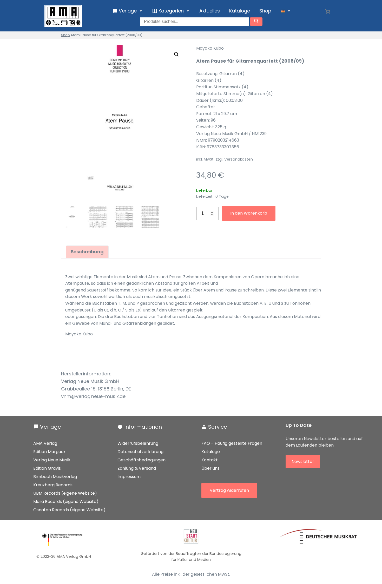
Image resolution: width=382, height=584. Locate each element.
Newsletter (303, 461)
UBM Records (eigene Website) (65, 493)
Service (217, 426)
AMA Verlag (45, 443)
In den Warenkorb (248, 213)
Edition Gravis (47, 468)
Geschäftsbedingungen (141, 460)
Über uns (210, 468)
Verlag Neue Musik (51, 460)
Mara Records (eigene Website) (65, 502)
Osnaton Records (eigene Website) (69, 510)
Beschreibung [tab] (87, 251)
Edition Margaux (49, 452)
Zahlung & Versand (136, 468)
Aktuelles (209, 11)
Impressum (129, 477)
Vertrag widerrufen (229, 490)
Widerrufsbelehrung (137, 443)
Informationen (143, 426)
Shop (265, 11)
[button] (176, 54)
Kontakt (209, 460)
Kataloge (239, 11)
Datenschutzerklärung (140, 452)
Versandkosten (238, 159)
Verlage (50, 426)
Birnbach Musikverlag (55, 477)
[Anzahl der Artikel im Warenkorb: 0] (327, 11)
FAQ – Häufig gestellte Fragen (231, 443)
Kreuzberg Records (53, 485)
